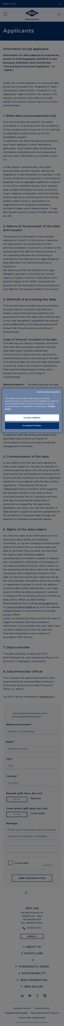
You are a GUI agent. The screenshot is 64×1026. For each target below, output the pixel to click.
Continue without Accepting (48, 392)
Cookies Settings (31, 417)
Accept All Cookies (32, 426)
